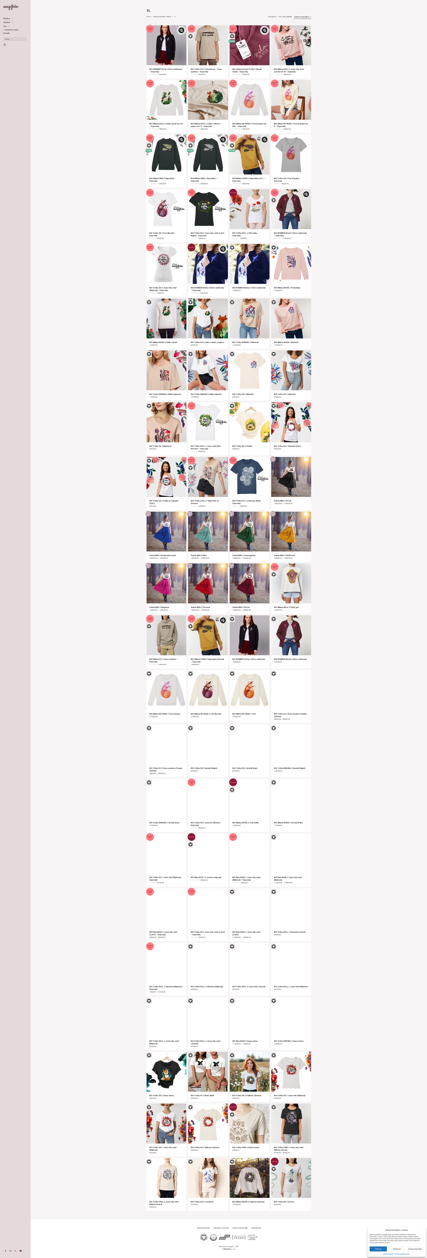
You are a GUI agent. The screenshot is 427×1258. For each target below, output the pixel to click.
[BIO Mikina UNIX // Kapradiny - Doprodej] (166, 154)
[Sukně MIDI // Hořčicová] (291, 532)
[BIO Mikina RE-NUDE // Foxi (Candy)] (166, 690)
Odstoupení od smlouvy (221, 1228)
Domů (148, 16)
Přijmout (378, 1249)
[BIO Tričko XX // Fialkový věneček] (250, 1072)
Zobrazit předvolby (415, 1249)
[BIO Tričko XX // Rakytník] (291, 370)
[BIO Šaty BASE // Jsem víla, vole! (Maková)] (291, 853)
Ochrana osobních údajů (401, 1254)
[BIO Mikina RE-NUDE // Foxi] (250, 690)
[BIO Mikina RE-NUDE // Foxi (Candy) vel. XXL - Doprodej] (250, 100)
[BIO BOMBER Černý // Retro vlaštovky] (250, 635)
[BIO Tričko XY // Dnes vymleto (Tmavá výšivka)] (166, 744)
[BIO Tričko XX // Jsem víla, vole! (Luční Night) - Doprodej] (208, 209)
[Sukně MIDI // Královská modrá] (166, 532)
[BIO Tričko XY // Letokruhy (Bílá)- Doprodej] (250, 477)
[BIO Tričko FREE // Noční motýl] (250, 1124)
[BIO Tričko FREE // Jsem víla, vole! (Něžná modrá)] (166, 1178)
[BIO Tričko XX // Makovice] (166, 422)
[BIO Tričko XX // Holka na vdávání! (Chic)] (166, 477)
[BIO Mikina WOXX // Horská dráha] (291, 799)
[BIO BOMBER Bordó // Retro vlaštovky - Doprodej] (291, 209)
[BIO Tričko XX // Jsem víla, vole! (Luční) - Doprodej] (208, 908)
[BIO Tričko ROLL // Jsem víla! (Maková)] (291, 963)
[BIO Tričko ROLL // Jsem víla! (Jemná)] (250, 963)
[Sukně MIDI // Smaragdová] (250, 532)
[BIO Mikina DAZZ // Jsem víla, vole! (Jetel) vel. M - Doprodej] (291, 45)
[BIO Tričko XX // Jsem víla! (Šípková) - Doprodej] (166, 853)
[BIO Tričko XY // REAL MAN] (208, 1072)
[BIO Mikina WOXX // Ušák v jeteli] (166, 319)
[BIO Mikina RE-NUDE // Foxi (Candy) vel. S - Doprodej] (291, 100)
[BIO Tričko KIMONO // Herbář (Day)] (166, 799)
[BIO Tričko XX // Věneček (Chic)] (291, 422)
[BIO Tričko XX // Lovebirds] (208, 1178)
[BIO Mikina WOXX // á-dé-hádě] (250, 799)
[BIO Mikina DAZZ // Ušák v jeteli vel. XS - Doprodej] (166, 100)
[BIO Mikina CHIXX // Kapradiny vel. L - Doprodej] (250, 154)
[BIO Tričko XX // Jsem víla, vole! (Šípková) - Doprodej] (166, 264)
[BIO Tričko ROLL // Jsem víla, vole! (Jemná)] (208, 1017)
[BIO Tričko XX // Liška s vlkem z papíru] (208, 319)
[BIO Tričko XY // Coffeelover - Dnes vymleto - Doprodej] (208, 45)
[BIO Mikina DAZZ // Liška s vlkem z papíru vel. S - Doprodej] (208, 100)
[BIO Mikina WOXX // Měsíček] (291, 319)
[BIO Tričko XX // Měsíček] (250, 370)
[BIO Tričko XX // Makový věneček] (208, 1124)
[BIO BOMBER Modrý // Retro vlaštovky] (250, 264)
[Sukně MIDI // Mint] (208, 532)
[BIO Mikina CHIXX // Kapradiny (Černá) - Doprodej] (208, 635)
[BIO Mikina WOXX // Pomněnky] (291, 264)
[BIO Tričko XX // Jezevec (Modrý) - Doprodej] (208, 799)
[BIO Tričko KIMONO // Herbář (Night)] (291, 744)
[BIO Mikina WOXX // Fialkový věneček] (250, 1178)
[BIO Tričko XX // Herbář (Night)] (208, 744)
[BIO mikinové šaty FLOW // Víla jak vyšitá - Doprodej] (250, 45)
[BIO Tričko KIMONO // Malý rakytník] (208, 370)
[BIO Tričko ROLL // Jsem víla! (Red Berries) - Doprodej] (208, 422)
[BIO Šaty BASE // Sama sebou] (250, 1017)
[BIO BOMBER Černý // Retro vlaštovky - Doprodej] (166, 45)
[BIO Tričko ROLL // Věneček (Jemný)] (291, 908)
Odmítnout (397, 1249)
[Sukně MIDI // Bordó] (250, 583)
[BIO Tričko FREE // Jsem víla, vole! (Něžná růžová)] (291, 1124)
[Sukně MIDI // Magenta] (166, 583)
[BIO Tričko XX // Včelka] (250, 422)
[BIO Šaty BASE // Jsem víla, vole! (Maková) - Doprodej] (250, 853)
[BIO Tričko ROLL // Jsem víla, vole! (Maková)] (166, 1017)
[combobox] (302, 16)
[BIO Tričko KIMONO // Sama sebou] (291, 1017)
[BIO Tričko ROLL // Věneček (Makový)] (208, 963)
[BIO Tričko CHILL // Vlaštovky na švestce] (208, 477)
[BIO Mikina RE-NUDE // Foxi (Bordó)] (208, 690)
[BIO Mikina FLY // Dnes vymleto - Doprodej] (166, 635)
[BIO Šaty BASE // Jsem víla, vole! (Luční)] (250, 908)
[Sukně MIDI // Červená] (208, 583)
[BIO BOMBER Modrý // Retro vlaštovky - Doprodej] (208, 264)
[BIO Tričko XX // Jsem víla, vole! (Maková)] (166, 1124)
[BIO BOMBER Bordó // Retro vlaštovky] (291, 635)
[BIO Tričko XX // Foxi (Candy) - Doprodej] (291, 154)
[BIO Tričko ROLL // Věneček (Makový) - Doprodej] (166, 963)
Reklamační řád (256, 1228)
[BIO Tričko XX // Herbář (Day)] (250, 744)
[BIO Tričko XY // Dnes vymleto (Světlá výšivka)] (291, 690)
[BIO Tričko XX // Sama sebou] (166, 1072)
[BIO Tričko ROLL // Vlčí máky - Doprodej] (250, 209)
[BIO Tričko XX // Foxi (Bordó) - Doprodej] (166, 209)
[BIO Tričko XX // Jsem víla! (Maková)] (291, 1072)
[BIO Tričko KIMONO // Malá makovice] (166, 370)
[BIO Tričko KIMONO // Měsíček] (250, 319)
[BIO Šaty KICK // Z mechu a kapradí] (208, 853)
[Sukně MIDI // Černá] (291, 477)
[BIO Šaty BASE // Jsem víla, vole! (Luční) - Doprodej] (166, 908)
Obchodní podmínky (203, 1228)
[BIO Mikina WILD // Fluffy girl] (291, 583)
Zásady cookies (388, 1254)
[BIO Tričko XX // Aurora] (291, 1178)
